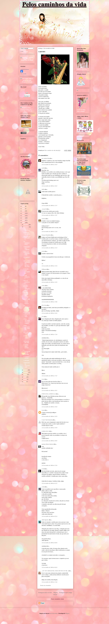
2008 (23, 222)
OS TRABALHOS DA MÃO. (27, 308)
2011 (23, 215)
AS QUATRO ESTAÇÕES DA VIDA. (27, 315)
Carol (43, 379)
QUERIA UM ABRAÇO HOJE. (27, 288)
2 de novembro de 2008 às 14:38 (49, 282)
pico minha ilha (45, 158)
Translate (26, 51)
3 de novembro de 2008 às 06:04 (49, 542)
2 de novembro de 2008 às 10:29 (49, 164)
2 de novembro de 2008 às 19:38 (49, 427)
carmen (43, 218)
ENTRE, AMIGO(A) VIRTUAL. (27, 337)
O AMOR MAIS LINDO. (26, 346)
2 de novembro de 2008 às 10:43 (49, 186)
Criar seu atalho (23, 73)
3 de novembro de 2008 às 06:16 (49, 567)
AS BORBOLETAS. (27, 243)
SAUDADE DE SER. (26, 341)
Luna (43, 410)
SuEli (43, 168)
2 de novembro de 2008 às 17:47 (49, 376)
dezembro (26, 224)
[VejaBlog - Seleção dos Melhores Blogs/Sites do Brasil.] (27, 58)
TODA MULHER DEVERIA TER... (27, 328)
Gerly (43, 251)
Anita (43, 487)
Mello (43, 189)
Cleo (43, 316)
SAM (43, 469)
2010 (23, 218)
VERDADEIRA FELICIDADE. (27, 365)
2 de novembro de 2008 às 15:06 (49, 302)
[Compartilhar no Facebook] (69, 150)
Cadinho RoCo (45, 431)
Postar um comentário (45, 585)
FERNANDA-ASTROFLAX (49, 394)
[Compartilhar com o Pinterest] (70, 150)
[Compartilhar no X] (67, 150)
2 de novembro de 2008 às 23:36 (49, 465)
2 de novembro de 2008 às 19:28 (49, 407)
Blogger (67, 613)
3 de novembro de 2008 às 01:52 (49, 483)
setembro (26, 372)
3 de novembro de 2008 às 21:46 (49, 582)
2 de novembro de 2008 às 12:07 (49, 215)
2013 (23, 211)
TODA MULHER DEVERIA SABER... (27, 321)
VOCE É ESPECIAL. (27, 282)
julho (25, 377)
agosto (25, 374)
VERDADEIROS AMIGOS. (27, 248)
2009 (23, 220)
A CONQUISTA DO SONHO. (27, 352)
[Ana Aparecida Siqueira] (22, 72)
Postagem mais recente (45, 592)
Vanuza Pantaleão (46, 235)
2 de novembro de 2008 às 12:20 (49, 231)
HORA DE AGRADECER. (27, 253)
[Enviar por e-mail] (65, 150)
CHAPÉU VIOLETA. (27, 229)
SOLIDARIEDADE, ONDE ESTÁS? (27, 301)
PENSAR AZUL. (26, 332)
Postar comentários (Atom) (57, 599)
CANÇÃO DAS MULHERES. (27, 271)
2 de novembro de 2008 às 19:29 (49, 416)
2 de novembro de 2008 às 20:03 (49, 441)
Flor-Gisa (44, 305)
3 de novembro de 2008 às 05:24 (49, 516)
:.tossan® (44, 209)
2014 (23, 208)
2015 (23, 206)
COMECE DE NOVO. (27, 233)
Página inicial (55, 593)
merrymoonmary (54, 613)
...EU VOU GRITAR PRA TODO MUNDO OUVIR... (55, 571)
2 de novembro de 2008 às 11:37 (49, 205)
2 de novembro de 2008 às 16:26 (49, 313)
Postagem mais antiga (65, 592)
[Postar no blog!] (66, 150)
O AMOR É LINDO (26, 357)
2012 (23, 213)
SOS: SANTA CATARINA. (27, 238)
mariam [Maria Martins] (47, 444)
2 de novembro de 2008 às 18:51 (49, 390)
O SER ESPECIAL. (27, 277)
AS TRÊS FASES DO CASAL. (26, 295)
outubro (26, 370)
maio (25, 381)
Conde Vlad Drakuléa (47, 420)
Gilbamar (44, 269)
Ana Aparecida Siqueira (25, 69)
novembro (26, 227)
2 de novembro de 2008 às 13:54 (49, 266)
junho (25, 379)
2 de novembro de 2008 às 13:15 (49, 248)
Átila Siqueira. (45, 520)
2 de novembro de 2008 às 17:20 (49, 334)
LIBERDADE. (27, 257)
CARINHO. (26, 360)
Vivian (43, 285)
